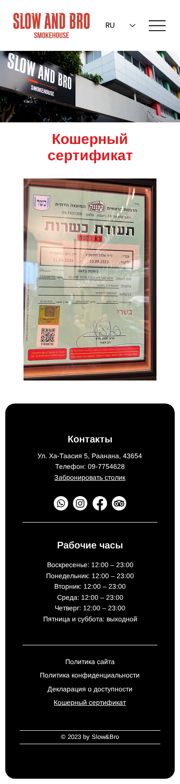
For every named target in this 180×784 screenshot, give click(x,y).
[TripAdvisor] (119, 503)
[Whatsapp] (61, 503)
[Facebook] (100, 503)
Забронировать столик (89, 477)
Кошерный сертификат (90, 702)
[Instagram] (80, 503)
